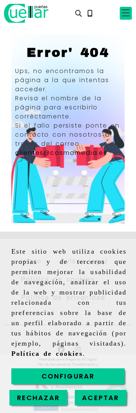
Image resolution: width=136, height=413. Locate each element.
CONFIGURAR (68, 376)
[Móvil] (90, 13)
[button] (126, 13)
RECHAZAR (38, 397)
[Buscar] (79, 13)
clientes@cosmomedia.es (61, 152)
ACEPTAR (100, 397)
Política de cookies (47, 353)
